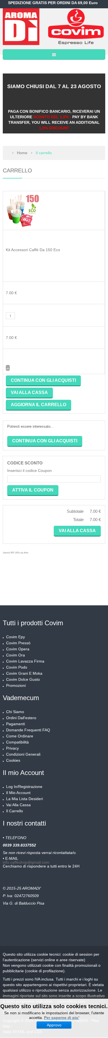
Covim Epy (15, 637)
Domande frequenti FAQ (28, 730)
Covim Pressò (18, 643)
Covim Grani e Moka (24, 673)
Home (22, 153)
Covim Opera (17, 649)
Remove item (8, 368)
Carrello (17, 170)
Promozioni (16, 685)
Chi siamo (15, 711)
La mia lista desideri (24, 799)
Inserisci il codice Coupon (29, 470)
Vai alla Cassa (18, 805)
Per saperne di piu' (61, 1017)
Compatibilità (17, 742)
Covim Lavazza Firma (25, 661)
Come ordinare (19, 736)
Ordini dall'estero (21, 718)
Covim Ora (15, 655)
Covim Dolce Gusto (23, 679)
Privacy (12, 748)
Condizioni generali (23, 754)
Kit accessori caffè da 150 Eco (33, 250)
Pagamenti (15, 724)
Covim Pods (16, 667)
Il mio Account (18, 792)
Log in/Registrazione (24, 786)
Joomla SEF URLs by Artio (15, 552)
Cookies (13, 760)
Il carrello (14, 811)
